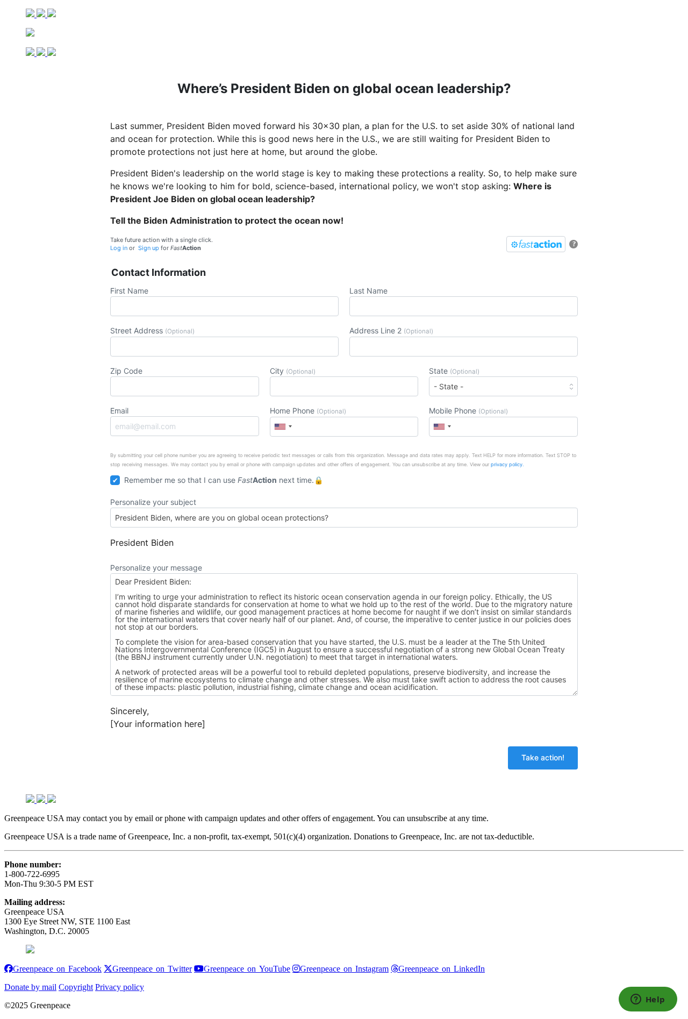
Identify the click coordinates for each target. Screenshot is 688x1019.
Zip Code (126, 370)
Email (119, 410)
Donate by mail (30, 987)
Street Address (152, 330)
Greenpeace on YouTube (247, 968)
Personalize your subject (153, 502)
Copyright (76, 987)
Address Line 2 (391, 330)
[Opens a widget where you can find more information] (647, 1000)
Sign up (148, 248)
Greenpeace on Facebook (57, 968)
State (454, 370)
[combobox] (282, 426)
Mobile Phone (468, 410)
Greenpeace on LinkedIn (441, 968)
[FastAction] (535, 244)
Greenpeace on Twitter (152, 968)
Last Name (368, 290)
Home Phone (308, 410)
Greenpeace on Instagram (344, 968)
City (293, 370)
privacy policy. (507, 464)
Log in (118, 248)
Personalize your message (156, 567)
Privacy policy (119, 987)
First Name (129, 290)
